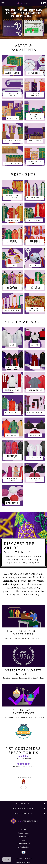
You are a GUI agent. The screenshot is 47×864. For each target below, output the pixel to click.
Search (23, 829)
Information (23, 803)
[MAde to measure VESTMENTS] (23, 616)
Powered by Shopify (23, 862)
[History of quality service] (23, 656)
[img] (23, 756)
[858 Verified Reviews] (23, 740)
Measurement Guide (22, 808)
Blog (23, 840)
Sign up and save (23, 813)
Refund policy (23, 847)
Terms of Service (23, 844)
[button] (21, 787)
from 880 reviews (23, 759)
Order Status (23, 833)
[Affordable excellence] (23, 695)
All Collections (23, 836)
